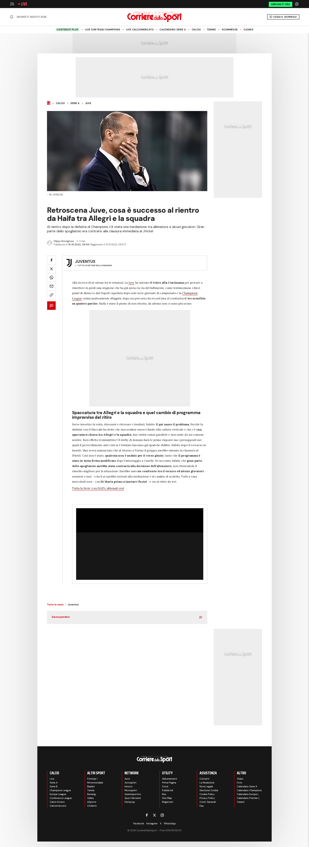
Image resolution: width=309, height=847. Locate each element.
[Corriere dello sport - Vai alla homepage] (154, 17)
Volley (90, 798)
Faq (201, 805)
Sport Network (133, 798)
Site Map (167, 798)
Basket (91, 786)
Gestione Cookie (209, 790)
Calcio (196, 29)
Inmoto (128, 786)
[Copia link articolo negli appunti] (51, 295)
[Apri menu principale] (12, 4)
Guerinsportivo (133, 794)
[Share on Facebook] (51, 260)
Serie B (53, 786)
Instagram (152, 823)
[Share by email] (51, 286)
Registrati (167, 802)
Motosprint (131, 790)
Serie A (75, 103)
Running (91, 794)
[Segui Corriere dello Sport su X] (154, 815)
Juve (88, 103)
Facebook (138, 823)
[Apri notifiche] (12, 17)
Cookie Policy (207, 794)
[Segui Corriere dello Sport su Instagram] (162, 815)
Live (24, 4)
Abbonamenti (169, 778)
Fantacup (130, 802)
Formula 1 (92, 778)
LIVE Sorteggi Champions (102, 29)
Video (240, 778)
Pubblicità (167, 790)
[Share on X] (51, 268)
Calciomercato (58, 805)
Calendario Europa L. (248, 794)
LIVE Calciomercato (140, 29)
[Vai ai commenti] (51, 305)
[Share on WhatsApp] (51, 277)
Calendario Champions (249, 790)
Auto (127, 778)
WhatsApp (170, 823)
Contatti (204, 778)
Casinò (248, 29)
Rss (164, 794)
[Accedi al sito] (297, 4)
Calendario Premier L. (248, 798)
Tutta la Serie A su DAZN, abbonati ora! (98, 488)
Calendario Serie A (172, 29)
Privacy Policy (207, 798)
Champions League (60, 790)
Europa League (58, 794)
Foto (239, 782)
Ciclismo (92, 805)
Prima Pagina (169, 782)
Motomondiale (95, 782)
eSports (91, 802)
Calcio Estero (57, 802)
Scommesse (230, 29)
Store (165, 786)
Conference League (61, 798)
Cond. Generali (208, 802)
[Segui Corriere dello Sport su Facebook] (147, 815)
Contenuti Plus (67, 29)
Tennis (211, 29)
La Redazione (207, 782)
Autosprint (130, 782)
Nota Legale (206, 786)
